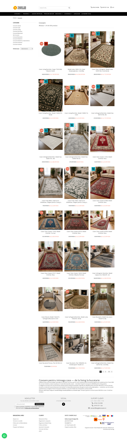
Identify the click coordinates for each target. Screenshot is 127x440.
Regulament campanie (44, 421)
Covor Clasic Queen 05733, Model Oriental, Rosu (76, 232)
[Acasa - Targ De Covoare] (21, 8)
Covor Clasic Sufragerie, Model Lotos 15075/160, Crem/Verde (102, 70)
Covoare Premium (17, 42)
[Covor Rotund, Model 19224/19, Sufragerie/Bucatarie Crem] (50, 299)
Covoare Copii (16, 27)
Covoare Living (17, 29)
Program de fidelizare (18, 427)
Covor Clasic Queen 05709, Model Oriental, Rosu (102, 232)
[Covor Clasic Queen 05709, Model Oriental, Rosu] (102, 220)
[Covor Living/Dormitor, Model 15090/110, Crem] (76, 95)
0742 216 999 (98, 403)
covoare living (58, 390)
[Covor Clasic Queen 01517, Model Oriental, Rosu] (50, 256)
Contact (15, 425)
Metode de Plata (43, 419)
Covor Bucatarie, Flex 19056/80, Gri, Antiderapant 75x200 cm (76, 363)
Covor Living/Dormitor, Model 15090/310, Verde (50, 114)
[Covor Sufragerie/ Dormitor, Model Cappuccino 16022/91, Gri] (102, 256)
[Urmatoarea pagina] (111, 372)
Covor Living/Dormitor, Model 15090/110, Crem (76, 114)
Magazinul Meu (18, 415)
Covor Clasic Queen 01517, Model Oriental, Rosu (50, 274)
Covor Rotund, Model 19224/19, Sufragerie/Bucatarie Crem (50, 317)
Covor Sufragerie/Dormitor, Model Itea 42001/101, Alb (50, 157)
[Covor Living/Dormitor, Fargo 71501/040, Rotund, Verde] (50, 49)
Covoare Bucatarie (17, 37)
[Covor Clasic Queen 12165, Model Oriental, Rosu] (102, 139)
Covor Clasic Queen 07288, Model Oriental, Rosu (102, 201)
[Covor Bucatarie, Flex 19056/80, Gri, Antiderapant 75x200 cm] (76, 344)
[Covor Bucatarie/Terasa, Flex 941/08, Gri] (50, 344)
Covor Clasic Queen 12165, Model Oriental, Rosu (102, 157)
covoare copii (76, 390)
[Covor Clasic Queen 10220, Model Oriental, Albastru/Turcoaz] (76, 256)
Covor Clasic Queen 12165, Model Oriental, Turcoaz (50, 232)
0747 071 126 (98, 405)
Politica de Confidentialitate (32, 408)
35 (109, 371)
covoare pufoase (66, 390)
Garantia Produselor (44, 427)
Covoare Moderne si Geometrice (21, 40)
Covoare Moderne (17, 39)
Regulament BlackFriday (45, 423)
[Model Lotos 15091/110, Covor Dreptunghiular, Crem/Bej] (76, 49)
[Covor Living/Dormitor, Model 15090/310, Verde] (50, 95)
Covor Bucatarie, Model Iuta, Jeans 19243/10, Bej (102, 317)
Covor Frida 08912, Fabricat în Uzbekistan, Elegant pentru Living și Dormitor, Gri (50, 201)
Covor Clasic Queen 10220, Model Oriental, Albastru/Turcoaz (76, 274)
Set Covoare (16, 35)
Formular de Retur (43, 429)
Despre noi (15, 419)
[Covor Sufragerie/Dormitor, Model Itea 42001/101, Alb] (50, 139)
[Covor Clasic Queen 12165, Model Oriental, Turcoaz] (50, 220)
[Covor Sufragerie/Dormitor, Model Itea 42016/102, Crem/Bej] (102, 344)
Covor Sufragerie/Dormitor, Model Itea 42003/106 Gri (76, 157)
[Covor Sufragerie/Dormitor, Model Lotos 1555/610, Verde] (76, 299)
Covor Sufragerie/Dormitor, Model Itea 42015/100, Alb (102, 114)
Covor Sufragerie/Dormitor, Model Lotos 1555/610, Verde (76, 317)
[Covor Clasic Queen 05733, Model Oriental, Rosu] (76, 220)
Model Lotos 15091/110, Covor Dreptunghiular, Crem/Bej (76, 70)
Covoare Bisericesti (18, 33)
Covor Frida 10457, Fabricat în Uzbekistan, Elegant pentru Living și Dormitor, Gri (76, 201)
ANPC (40, 431)
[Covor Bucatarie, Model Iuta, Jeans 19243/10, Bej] (102, 299)
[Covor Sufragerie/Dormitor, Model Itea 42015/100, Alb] (102, 95)
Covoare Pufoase (17, 44)
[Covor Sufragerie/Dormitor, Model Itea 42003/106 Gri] (76, 139)
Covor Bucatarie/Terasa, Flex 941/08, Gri (50, 363)
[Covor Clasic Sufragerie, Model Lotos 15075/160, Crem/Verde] (102, 49)
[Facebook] (63, 404)
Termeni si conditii (17, 421)
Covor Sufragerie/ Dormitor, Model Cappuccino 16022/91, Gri (102, 274)
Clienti (41, 415)
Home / (15, 18)
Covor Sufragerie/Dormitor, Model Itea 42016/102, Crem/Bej (102, 363)
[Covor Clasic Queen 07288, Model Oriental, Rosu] (102, 183)
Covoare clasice (17, 26)
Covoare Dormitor (17, 31)
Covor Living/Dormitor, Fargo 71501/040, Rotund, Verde (50, 70)
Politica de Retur (43, 425)
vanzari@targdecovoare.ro (98, 408)
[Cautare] (69, 7)
